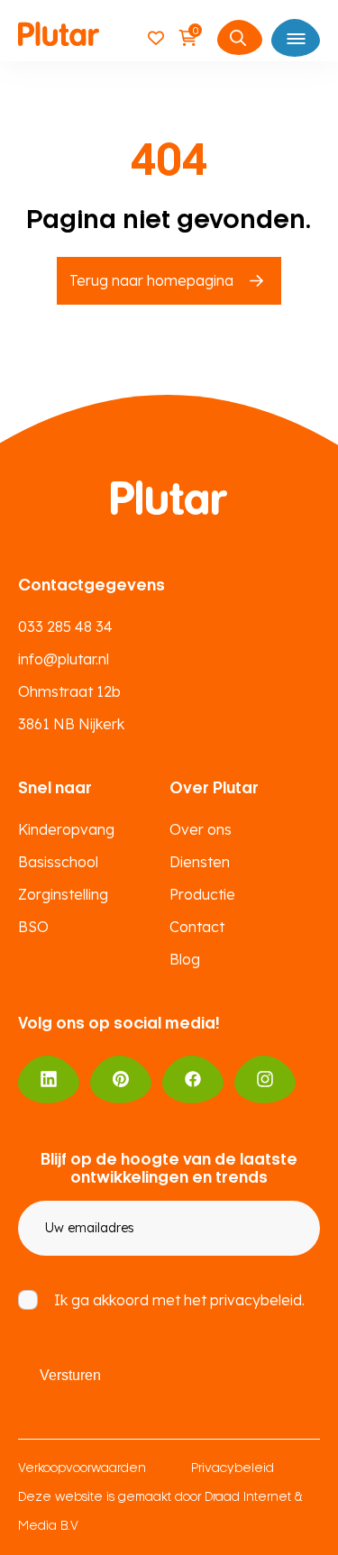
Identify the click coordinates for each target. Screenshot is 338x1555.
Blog (184, 959)
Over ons (200, 829)
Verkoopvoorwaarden (82, 1469)
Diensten (199, 862)
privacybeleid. (257, 1300)
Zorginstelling (63, 894)
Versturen (70, 1375)
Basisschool (58, 862)
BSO (33, 927)
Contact (196, 927)
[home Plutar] (58, 37)
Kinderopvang (66, 829)
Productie (202, 894)
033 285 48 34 (65, 626)
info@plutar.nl (63, 659)
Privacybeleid (232, 1469)
